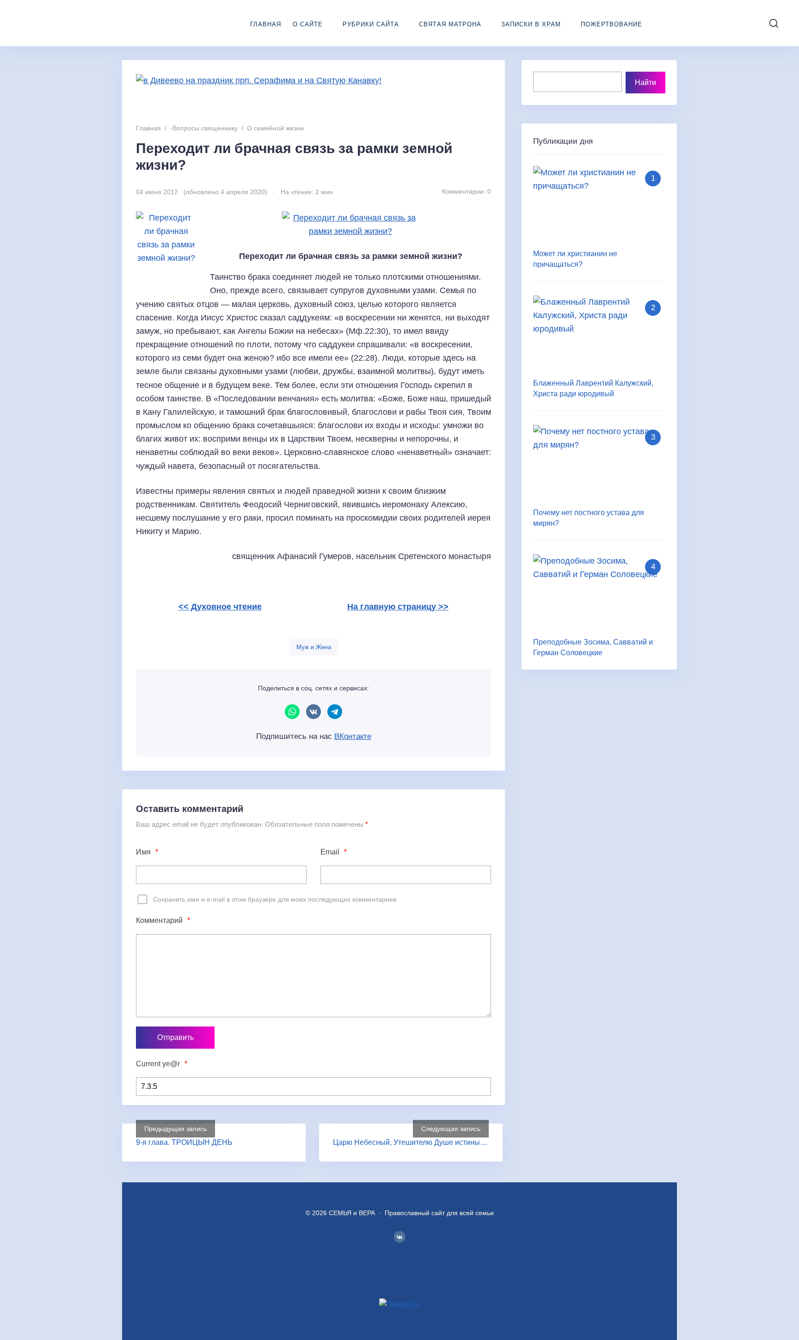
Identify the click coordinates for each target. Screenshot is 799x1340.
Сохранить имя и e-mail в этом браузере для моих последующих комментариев (274, 899)
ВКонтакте (313, 711)
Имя (147, 852)
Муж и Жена (313, 647)
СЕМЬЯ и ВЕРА (76, 23)
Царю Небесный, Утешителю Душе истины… (410, 1142)
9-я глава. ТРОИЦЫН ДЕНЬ (184, 1142)
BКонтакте (399, 1237)
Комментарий (163, 920)
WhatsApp (292, 711)
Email (333, 852)
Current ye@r (161, 1064)
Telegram (334, 711)
